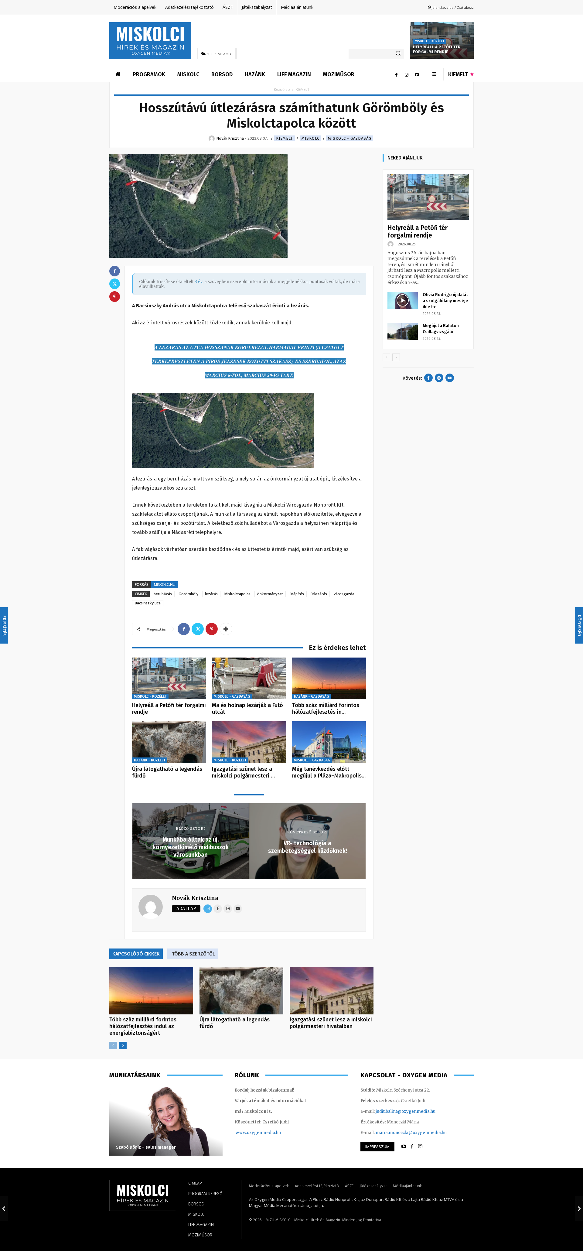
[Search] (398, 54)
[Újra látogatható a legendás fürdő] (169, 742)
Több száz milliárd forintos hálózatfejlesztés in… (325, 708)
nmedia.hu (270, 1132)
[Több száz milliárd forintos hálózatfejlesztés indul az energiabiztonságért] (329, 678)
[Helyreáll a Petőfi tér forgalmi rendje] (169, 678)
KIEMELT (284, 138)
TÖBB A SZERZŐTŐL (193, 954)
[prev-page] (113, 1045)
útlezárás (319, 593)
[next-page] (123, 1045)
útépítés (297, 593)
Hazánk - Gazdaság (311, 696)
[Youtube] (417, 74)
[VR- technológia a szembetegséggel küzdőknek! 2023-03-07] (579, 1208)
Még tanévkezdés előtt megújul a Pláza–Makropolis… (329, 772)
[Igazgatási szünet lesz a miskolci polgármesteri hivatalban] (249, 742)
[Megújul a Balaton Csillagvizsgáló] (402, 331)
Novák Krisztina (195, 897)
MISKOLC (310, 138)
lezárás (211, 593)
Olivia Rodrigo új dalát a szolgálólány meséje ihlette (445, 300)
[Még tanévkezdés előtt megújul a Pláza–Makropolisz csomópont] (329, 742)
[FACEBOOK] (412, 1146)
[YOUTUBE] (404, 1146)
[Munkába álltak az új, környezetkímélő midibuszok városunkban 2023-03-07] (4, 1208)
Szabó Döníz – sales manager (146, 1147)
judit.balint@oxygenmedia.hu (405, 1111)
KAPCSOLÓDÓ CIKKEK (136, 954)
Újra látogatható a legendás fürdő (167, 772)
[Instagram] (406, 74)
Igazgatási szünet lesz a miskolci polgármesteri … (243, 772)
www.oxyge (247, 1132)
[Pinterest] (212, 629)
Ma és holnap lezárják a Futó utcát (247, 708)
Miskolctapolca (237, 593)
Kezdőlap (282, 89)
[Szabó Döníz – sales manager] (166, 1121)
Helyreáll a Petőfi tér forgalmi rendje (437, 49)
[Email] (207, 908)
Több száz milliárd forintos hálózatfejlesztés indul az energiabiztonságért (142, 1026)
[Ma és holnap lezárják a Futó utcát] (249, 678)
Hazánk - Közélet (149, 760)
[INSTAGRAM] (420, 1146)
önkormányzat (270, 593)
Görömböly (188, 593)
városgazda (344, 593)
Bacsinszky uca (148, 603)
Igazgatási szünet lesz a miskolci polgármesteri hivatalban (331, 1023)
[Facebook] (396, 74)
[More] (226, 629)
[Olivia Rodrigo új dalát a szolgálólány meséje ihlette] (402, 300)
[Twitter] (198, 629)
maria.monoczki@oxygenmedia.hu (411, 1132)
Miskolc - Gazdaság (349, 138)
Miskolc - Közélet (429, 41)
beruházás (163, 593)
